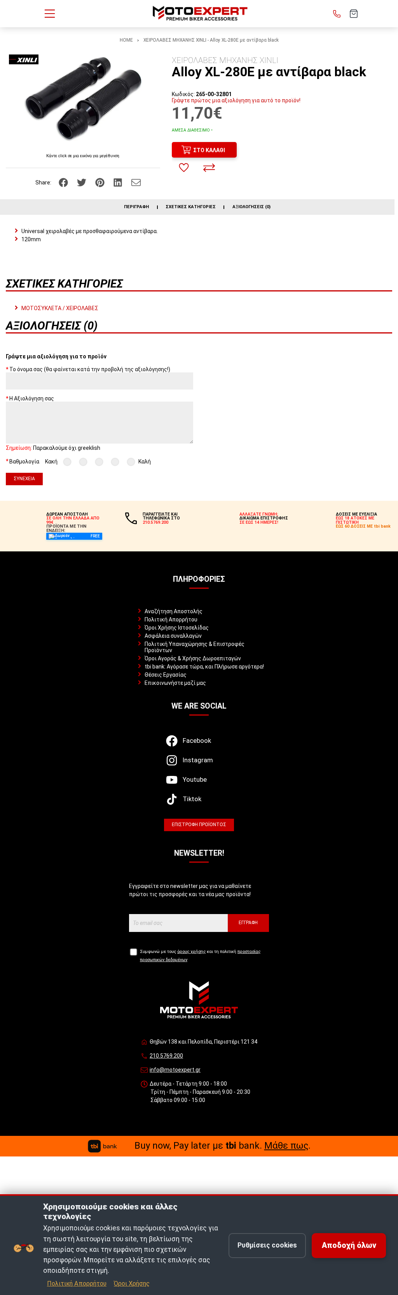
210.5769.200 (166, 1056)
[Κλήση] (337, 13)
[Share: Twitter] (82, 182)
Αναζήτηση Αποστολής (173, 611)
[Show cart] (353, 13)
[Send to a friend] (136, 182)
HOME (126, 40)
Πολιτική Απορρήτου (171, 619)
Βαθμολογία (24, 461)
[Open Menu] (50, 13)
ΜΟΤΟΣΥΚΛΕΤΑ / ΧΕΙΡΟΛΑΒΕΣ (59, 308)
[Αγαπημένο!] (184, 167)
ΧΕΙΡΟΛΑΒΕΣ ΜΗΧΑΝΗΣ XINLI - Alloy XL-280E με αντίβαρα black (211, 40)
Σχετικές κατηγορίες (191, 207)
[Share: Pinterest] (100, 182)
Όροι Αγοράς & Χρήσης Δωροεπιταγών (193, 658)
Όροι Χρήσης (132, 1283)
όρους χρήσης (191, 951)
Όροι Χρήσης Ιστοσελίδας (177, 628)
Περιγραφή (136, 207)
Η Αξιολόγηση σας (31, 398)
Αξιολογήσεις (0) (251, 207)
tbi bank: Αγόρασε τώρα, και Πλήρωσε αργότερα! (204, 666)
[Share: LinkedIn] (118, 182)
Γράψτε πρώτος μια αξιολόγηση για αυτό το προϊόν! (236, 100)
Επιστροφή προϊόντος (199, 824)
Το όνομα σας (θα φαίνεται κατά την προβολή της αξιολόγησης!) (89, 369)
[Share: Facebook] (64, 182)
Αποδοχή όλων (349, 1245)
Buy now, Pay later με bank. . (222, 1145)
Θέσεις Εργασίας (166, 675)
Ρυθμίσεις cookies (267, 1245)
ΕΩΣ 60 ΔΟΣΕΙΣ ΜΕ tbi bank (363, 526)
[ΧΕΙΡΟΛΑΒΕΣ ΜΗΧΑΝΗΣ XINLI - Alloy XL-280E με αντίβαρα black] (83, 99)
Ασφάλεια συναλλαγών (173, 636)
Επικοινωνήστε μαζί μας (175, 683)
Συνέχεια (24, 478)
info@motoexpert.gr (175, 1070)
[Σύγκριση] (209, 167)
